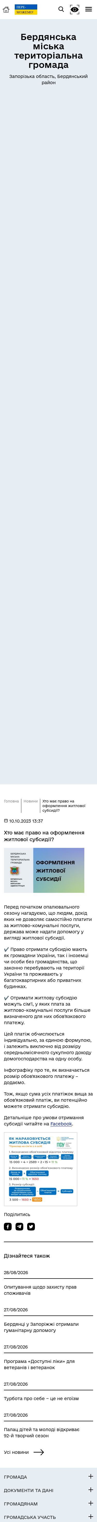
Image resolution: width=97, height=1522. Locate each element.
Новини (31, 801)
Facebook (61, 1123)
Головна (11, 801)
